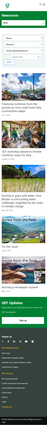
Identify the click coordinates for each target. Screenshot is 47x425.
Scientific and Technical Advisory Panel (16, 362)
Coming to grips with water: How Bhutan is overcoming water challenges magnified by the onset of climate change (22, 201)
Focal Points (6, 392)
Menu (5, 23)
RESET (9, 62)
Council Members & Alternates (13, 388)
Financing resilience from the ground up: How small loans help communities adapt (21, 107)
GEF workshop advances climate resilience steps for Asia (22, 153)
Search (40, 4)
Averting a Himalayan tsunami (20, 287)
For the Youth (10, 247)
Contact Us (7, 407)
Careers (5, 397)
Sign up (23, 320)
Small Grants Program (10, 367)
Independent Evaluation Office (13, 358)
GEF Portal (6, 353)
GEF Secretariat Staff (10, 379)
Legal (4, 402)
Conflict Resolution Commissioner (15, 383)
